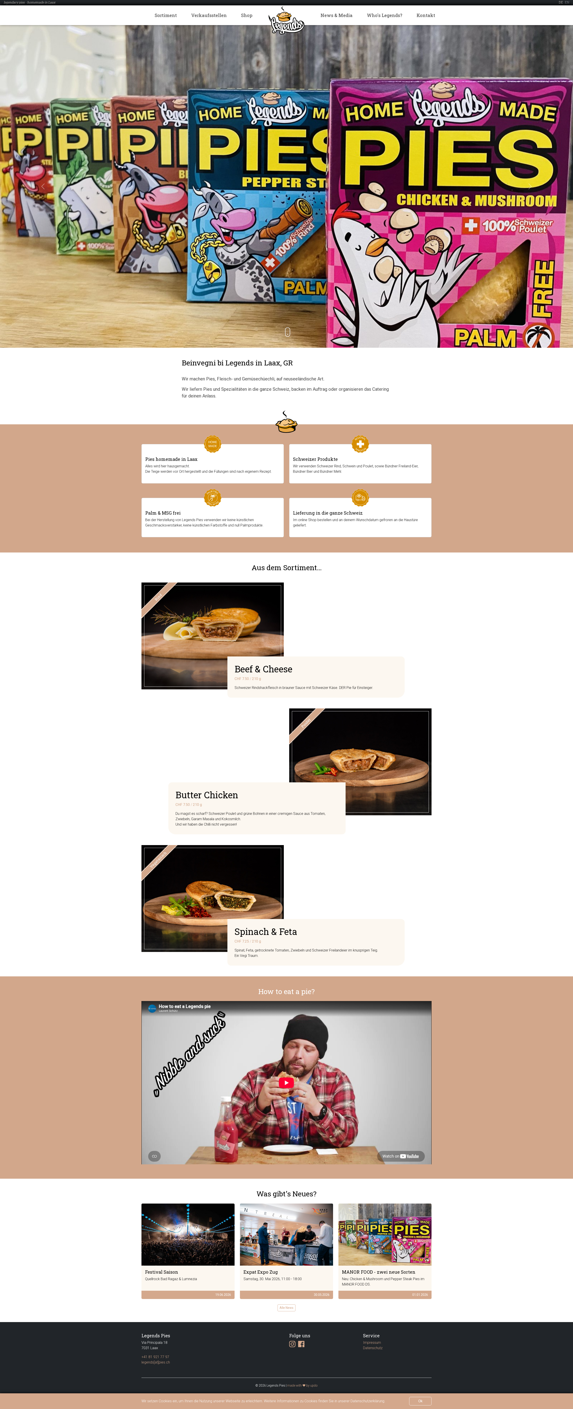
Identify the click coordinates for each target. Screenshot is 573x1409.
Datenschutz (373, 1348)
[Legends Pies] (286, 20)
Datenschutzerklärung (367, 1401)
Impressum (372, 1342)
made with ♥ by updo (302, 1385)
